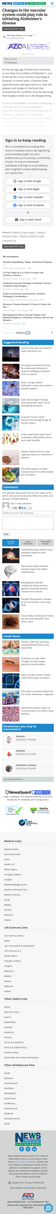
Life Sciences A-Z (12, 950)
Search (7, 1017)
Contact (8, 1037)
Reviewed (12, 62)
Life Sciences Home (13, 935)
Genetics (20, 736)
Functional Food (12, 854)
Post (6, 534)
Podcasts (8, 914)
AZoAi (7, 1123)
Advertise (9, 1032)
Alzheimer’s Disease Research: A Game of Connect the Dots (27, 305)
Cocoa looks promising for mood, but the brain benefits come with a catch (37, 618)
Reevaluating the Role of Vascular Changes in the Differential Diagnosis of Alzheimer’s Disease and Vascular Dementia (28, 317)
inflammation (23, 125)
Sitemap (8, 1027)
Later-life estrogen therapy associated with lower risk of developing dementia (35, 402)
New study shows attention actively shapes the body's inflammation (34, 569)
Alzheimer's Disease (26, 765)
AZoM (7, 1073)
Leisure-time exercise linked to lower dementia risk (36, 349)
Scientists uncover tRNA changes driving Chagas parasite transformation (33, 661)
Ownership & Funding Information (21, 1057)
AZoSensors (10, 1098)
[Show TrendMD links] (52, 332)
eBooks (7, 904)
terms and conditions (24, 1161)
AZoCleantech (11, 1083)
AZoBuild (8, 1113)
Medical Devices (12, 894)
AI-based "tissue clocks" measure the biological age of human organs (36, 420)
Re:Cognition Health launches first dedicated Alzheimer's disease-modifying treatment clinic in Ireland (36, 370)
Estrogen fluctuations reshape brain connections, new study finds (36, 602)
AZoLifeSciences (12, 1118)
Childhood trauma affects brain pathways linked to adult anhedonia (37, 552)
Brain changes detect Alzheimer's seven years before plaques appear (36, 385)
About (7, 1007)
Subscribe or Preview (26, 739)
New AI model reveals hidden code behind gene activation (36, 676)
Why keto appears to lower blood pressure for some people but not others (37, 471)
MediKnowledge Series (15, 884)
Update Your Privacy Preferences (27, 1182)
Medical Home (11, 849)
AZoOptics (9, 1088)
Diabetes (20, 750)
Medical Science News (24, 232)
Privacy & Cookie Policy (15, 1047)
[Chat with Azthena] (48, 1208)
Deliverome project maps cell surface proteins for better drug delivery (37, 710)
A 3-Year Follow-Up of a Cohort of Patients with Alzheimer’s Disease (23, 274)
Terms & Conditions (14, 1042)
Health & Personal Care (15, 889)
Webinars (9, 971)
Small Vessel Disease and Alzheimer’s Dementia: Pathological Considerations (24, 295)
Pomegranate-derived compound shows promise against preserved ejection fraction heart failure (34, 587)
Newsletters (10, 1022)
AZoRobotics (10, 1093)
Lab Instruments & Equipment (19, 945)
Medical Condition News (32, 236)
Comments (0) (9, 240)
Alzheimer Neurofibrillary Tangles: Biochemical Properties (27, 262)
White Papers (10, 869)
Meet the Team (11, 1012)
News (7, 859)
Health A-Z (9, 864)
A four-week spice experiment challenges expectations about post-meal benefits (36, 437)
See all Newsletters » (14, 779)
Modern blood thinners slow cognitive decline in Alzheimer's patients (37, 454)
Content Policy (11, 1052)
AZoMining (9, 1103)
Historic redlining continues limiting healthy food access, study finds (35, 644)
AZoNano (8, 1078)
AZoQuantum (10, 1108)
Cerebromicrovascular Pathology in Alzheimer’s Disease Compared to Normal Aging (27, 284)
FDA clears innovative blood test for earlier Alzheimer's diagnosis (37, 693)
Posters (7, 909)
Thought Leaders (12, 874)
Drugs (7, 899)
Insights (8, 879)
